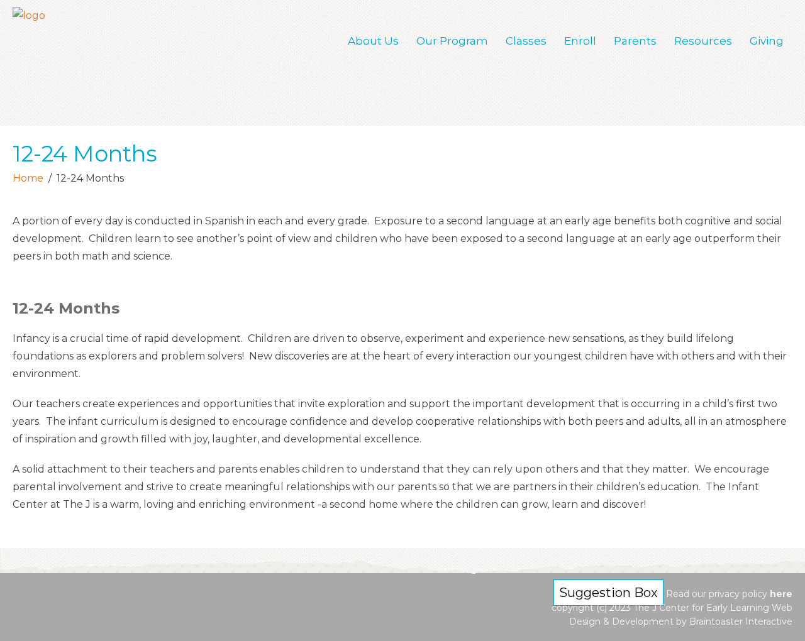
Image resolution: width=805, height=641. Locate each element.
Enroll (580, 41)
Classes (526, 41)
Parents (635, 41)
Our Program (452, 41)
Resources (703, 41)
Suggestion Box (608, 592)
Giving (767, 41)
